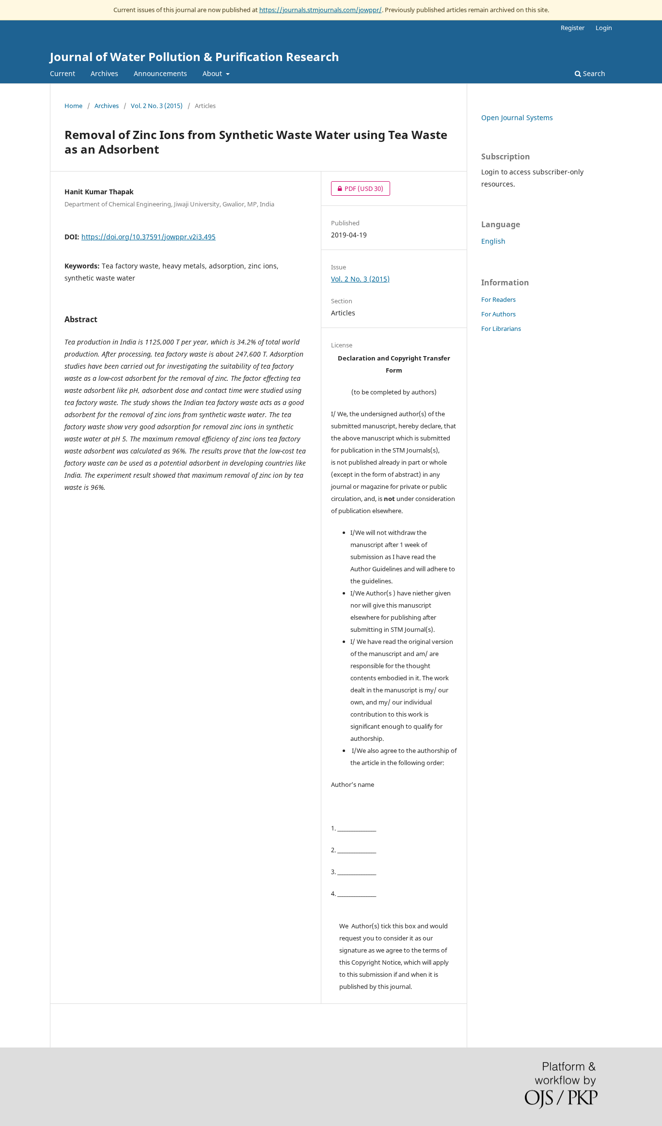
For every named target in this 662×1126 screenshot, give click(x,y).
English (493, 241)
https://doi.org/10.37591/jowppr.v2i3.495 (148, 236)
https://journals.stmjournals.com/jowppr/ (320, 9)
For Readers (498, 299)
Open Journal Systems (517, 117)
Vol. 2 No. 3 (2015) (157, 105)
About (213, 73)
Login (604, 27)
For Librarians (501, 328)
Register (572, 27)
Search (593, 73)
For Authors (498, 314)
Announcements (160, 73)
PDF (357, 188)
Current (62, 73)
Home (73, 105)
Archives (104, 73)
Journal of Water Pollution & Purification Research (194, 56)
